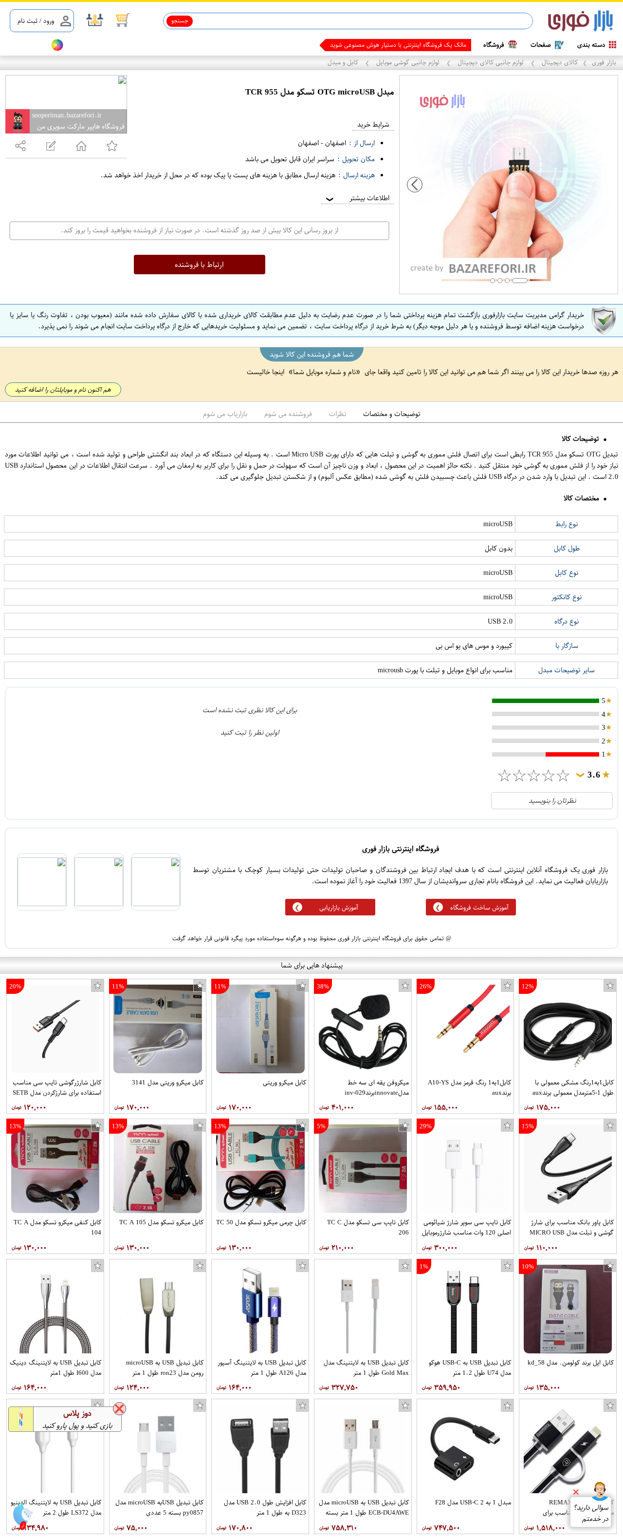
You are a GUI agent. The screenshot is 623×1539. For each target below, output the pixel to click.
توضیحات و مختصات (392, 413)
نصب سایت (25, 45)
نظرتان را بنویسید (552, 800)
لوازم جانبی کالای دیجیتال (491, 62)
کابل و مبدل (344, 62)
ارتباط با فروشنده (199, 264)
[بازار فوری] (580, 21)
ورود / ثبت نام (36, 21)
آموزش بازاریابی (338, 907)
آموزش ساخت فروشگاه (479, 907)
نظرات (337, 413)
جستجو (179, 20)
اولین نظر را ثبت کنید (249, 732)
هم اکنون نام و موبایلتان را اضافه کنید (63, 389)
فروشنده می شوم (288, 413)
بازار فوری (604, 62)
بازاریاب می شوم (225, 413)
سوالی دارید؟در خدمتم (590, 1513)
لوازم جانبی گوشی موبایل (407, 62)
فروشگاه (493, 44)
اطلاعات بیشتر (357, 198)
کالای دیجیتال (559, 62)
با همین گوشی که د (442, 45)
